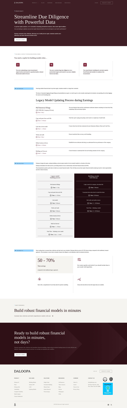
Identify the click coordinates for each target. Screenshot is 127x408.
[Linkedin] (108, 404)
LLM (30, 387)
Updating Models (32, 389)
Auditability (16, 389)
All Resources (61, 382)
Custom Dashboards (18, 396)
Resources (67, 2)
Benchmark (58, 2)
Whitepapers (61, 391)
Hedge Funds (46, 382)
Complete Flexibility (18, 391)
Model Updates (17, 394)
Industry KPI (31, 384)
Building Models (32, 382)
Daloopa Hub (17, 387)
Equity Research (47, 389)
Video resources (62, 384)
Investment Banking (48, 384)
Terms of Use (76, 387)
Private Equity (47, 391)
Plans (42, 2)
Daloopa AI (16, 382)
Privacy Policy (76, 389)
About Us (75, 382)
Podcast (60, 389)
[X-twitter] (111, 404)
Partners (49, 2)
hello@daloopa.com (92, 382)
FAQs (60, 394)
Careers (74, 384)
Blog (60, 387)
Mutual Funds (47, 387)
